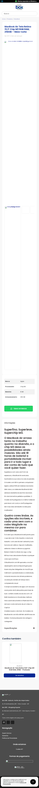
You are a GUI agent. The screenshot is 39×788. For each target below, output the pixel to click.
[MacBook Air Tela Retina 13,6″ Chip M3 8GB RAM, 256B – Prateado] (19, 653)
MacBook (17, 19)
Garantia (5, 736)
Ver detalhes (19, 675)
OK (33, 782)
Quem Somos (6, 733)
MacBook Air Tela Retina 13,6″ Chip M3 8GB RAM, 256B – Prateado (19, 669)
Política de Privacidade (9, 738)
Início (4, 19)
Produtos (10, 19)
